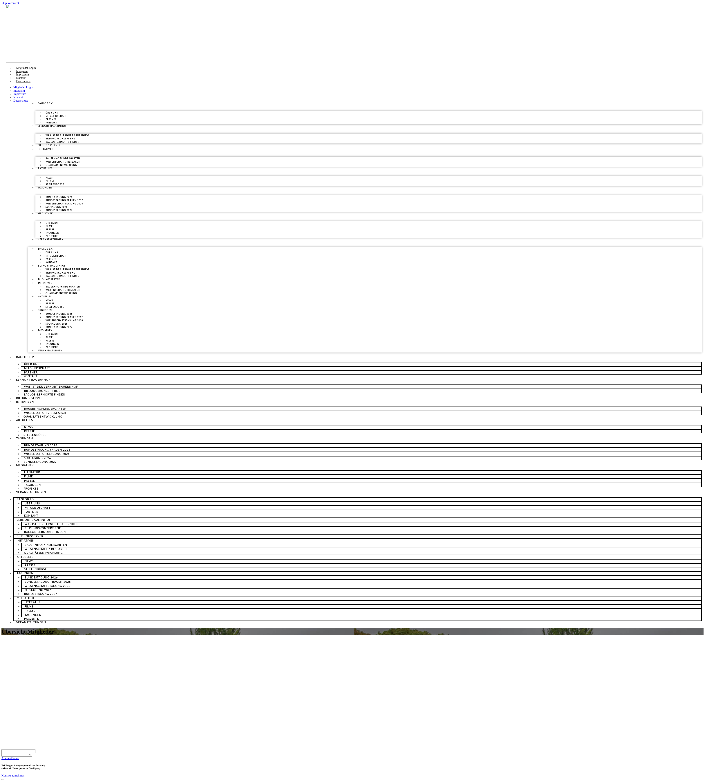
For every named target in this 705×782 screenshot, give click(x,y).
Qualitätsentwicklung (61, 165)
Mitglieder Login (26, 67)
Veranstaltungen (51, 239)
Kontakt (21, 77)
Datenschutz (23, 81)
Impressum (22, 74)
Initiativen (46, 149)
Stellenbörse (55, 184)
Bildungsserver (49, 145)
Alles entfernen (10, 758)
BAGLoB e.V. (45, 103)
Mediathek (45, 214)
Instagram (22, 71)
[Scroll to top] (2, 779)
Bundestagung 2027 (59, 210)
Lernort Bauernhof (52, 126)
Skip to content (10, 3)
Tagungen (45, 188)
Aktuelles (45, 168)
